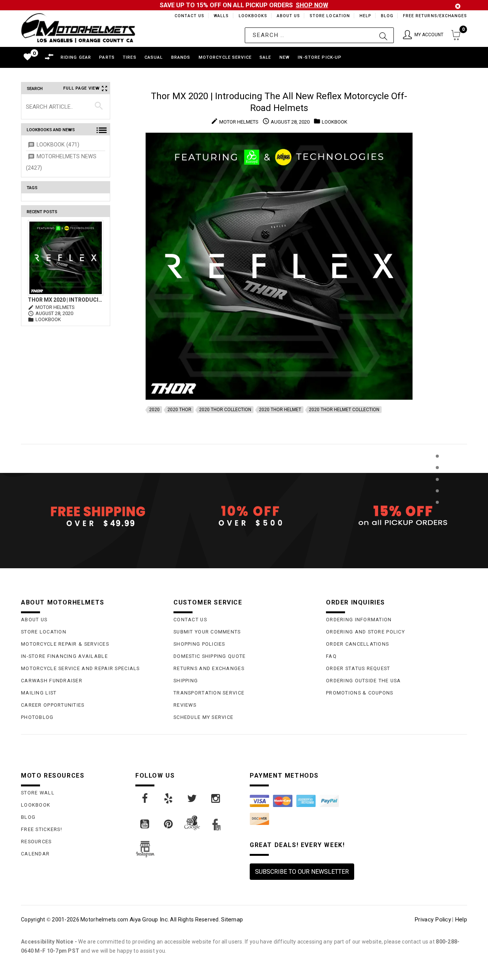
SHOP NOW (312, 5)
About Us (287, 15)
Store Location (329, 15)
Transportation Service (208, 693)
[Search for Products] (437, 514)
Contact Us (186, 15)
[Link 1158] (216, 799)
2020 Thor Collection (225, 409)
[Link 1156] (169, 799)
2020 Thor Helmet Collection (344, 409)
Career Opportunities (53, 705)
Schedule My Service (203, 717)
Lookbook (35, 805)
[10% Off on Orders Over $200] (244, 516)
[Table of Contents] (437, 539)
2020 (154, 409)
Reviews (184, 705)
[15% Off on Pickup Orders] (396, 516)
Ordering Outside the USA (363, 680)
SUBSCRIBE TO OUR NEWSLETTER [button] (302, 871)
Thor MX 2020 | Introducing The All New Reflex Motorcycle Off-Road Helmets (65, 300)
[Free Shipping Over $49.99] (91, 516)
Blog (386, 15)
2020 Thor (179, 409)
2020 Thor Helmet (280, 409)
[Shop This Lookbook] (437, 464)
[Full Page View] (437, 438)
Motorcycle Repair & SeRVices (65, 644)
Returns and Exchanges (208, 668)
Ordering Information (359, 619)
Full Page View (81, 88)
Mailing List (38, 693)
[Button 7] (99, 106)
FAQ (331, 656)
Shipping (185, 680)
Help (365, 15)
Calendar (35, 854)
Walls (219, 15)
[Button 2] (383, 35)
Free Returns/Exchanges (435, 15)
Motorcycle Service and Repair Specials (80, 668)
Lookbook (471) (58, 144)
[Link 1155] (145, 799)
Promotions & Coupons (359, 693)
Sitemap (232, 919)
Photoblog (37, 717)
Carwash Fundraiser (51, 680)
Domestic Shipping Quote (209, 656)
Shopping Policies (199, 644)
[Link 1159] (145, 824)
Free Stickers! (41, 829)
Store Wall (38, 793)
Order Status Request (358, 668)
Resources (36, 841)
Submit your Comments (207, 632)
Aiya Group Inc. (149, 919)
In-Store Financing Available (64, 656)
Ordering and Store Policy (365, 632)
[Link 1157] (192, 799)
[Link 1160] (169, 824)
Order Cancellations (357, 644)
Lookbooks (251, 15)
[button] (423, 35)
